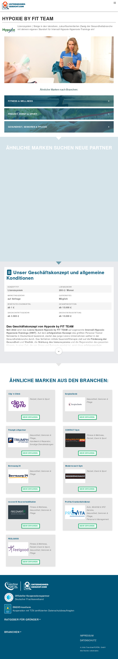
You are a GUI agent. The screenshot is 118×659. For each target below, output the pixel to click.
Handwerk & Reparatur (40, 441)
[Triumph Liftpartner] (18, 446)
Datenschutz (88, 640)
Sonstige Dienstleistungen (41, 444)
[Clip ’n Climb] (18, 410)
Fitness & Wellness (20, 101)
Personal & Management (98, 519)
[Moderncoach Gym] (75, 482)
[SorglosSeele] (75, 410)
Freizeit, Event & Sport (22, 114)
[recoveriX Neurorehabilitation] (18, 518)
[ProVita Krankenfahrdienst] (75, 518)
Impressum (87, 635)
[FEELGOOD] (18, 555)
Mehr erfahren (30, 417)
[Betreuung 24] (18, 482)
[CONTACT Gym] (75, 446)
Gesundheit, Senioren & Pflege (27, 127)
